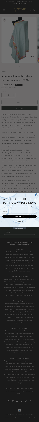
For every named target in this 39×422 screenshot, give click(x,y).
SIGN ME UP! (19, 216)
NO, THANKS (19, 221)
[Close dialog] (36, 195)
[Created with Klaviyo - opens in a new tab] (19, 228)
